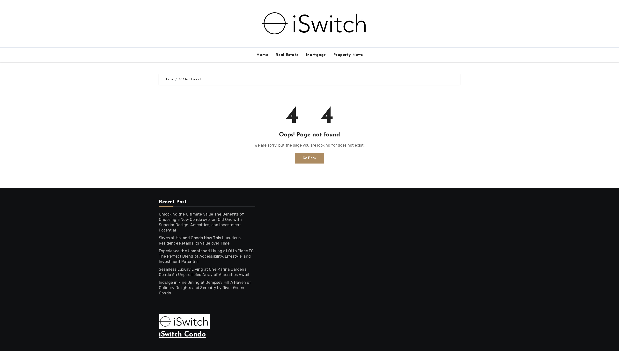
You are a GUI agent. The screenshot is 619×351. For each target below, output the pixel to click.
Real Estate (287, 55)
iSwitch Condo (182, 334)
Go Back (310, 158)
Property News (348, 55)
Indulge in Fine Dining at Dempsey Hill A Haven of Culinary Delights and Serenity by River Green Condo (205, 287)
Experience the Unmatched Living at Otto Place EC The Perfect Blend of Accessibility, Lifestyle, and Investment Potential (206, 256)
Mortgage (316, 55)
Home (262, 55)
